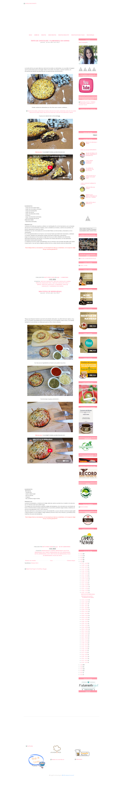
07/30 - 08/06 (85, 627)
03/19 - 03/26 (84, 584)
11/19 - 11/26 (84, 654)
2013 (81, 553)
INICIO (30, 35)
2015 (81, 557)
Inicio (51, 560)
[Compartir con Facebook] (54, 279)
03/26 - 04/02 (85, 586)
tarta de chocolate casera (62, 281)
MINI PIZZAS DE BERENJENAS (50, 291)
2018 (81, 664)
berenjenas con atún (62, 550)
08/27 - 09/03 (84, 631)
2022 (81, 672)
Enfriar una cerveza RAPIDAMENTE (88, 149)
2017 (81, 561)
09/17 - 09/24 (84, 637)
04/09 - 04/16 (84, 590)
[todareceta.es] (78, 759)
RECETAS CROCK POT (63, 35)
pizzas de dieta (57, 555)
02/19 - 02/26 (84, 577)
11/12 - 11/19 (84, 652)
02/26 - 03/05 (84, 578)
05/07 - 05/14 (84, 603)
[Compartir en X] (52, 279)
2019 (81, 666)
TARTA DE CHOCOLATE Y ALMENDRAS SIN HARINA (50, 41)
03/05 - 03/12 (84, 580)
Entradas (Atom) (34, 563)
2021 (81, 670)
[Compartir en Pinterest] (55, 279)
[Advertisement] (50, 56)
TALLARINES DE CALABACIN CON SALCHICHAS (90, 169)
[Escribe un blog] (51, 279)
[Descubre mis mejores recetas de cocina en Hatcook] (57, 759)
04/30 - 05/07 (84, 601)
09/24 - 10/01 (84, 638)
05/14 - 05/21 (84, 605)
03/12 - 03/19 (84, 582)
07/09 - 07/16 (84, 621)
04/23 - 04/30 (85, 599)
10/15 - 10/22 (84, 644)
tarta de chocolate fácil (44, 283)
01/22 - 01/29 (84, 569)
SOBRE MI (36, 35)
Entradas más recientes (30, 560)
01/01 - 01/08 (84, 563)
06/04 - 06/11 (84, 611)
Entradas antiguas (71, 560)
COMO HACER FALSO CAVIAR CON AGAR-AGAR (91, 177)
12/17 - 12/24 (84, 660)
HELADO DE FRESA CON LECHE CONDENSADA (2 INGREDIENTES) (91, 154)
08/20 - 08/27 (85, 629)
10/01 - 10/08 (84, 640)
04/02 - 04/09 (84, 588)
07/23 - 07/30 (84, 625)
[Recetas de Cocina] (55, 753)
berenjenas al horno (48, 550)
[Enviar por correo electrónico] (50, 279)
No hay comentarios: (64, 546)
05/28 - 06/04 (85, 609)
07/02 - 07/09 (84, 619)
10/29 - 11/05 (84, 648)
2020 (81, 668)
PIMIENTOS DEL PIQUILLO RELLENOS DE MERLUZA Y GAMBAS (91, 196)
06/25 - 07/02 (84, 617)
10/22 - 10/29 (84, 646)
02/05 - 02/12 (84, 573)
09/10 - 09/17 (84, 635)
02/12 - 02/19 (84, 575)
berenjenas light (44, 553)
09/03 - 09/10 (84, 633)
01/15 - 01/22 (84, 567)
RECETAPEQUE (90, 35)
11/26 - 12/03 (84, 656)
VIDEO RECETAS (52, 35)
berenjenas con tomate (42, 552)
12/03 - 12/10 (84, 658)
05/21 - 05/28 (84, 607)
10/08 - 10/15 (84, 642)
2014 (81, 555)
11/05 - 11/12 (84, 650)
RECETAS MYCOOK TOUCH (77, 35)
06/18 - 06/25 (84, 615)
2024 (81, 674)
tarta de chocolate (46, 281)
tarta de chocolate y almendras (52, 284)
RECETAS (43, 35)
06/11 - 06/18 (84, 613)
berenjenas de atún (56, 552)
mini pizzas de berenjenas (59, 553)
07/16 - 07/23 (84, 623)
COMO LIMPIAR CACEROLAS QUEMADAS (89, 162)
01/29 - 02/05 (84, 571)
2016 (81, 559)
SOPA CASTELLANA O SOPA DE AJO (91, 203)
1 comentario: (64, 277)
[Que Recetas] (29, 746)
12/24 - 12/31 (84, 662)
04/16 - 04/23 (84, 592)
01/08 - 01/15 (84, 565)
